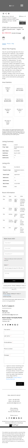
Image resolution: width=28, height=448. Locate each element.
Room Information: (8, 193)
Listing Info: (6, 163)
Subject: (6, 265)
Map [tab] (13, 43)
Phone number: (8, 348)
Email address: (8, 342)
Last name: (7, 336)
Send (14, 280)
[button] (3, 324)
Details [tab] (4, 43)
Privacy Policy (22, 421)
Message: (6, 355)
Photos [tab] (9, 43)
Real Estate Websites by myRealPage (14, 422)
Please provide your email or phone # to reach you (13, 259)
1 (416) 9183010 (7, 295)
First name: (7, 329)
